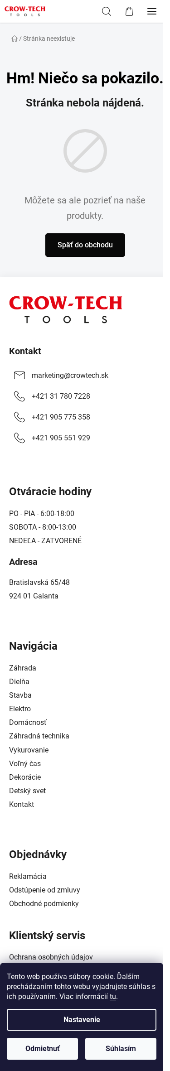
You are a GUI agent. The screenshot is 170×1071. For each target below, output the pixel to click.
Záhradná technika (39, 736)
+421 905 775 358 (61, 417)
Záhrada (22, 668)
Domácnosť (28, 722)
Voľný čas (25, 763)
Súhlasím (121, 1048)
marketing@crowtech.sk (70, 375)
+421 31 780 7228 (61, 396)
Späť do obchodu (85, 245)
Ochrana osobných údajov (51, 957)
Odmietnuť (42, 1048)
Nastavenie (81, 1019)
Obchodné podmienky (44, 903)
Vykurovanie (29, 750)
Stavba (20, 695)
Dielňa (19, 681)
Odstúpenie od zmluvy (44, 890)
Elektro (20, 708)
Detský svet (27, 790)
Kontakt (25, 351)
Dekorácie (25, 777)
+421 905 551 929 (61, 438)
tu (113, 996)
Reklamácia (28, 876)
